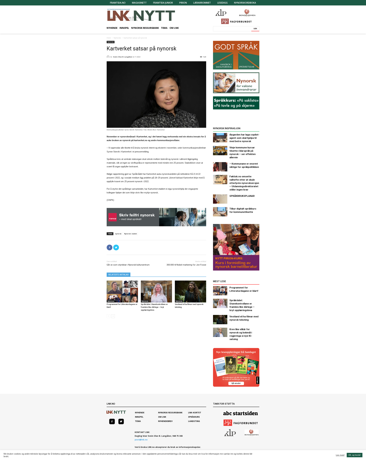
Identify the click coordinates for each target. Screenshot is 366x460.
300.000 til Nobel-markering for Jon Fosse (186, 265)
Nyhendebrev (165, 421)
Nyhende (117, 38)
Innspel (139, 416)
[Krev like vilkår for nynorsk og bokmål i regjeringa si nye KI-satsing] (220, 332)
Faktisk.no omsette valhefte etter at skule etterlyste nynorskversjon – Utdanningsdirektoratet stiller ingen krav (244, 183)
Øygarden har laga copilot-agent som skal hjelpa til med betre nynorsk (244, 138)
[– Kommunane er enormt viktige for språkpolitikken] (220, 166)
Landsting (194, 421)
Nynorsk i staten (130, 234)
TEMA (138, 421)
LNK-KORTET (194, 412)
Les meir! (340, 455)
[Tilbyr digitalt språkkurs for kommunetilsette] (220, 211)
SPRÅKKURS (194, 416)
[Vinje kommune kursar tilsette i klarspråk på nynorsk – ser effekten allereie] (220, 150)
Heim (109, 38)
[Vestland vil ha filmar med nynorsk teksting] (190, 291)
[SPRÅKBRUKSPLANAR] (220, 199)
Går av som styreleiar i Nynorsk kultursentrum (128, 265)
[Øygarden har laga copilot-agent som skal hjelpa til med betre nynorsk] (220, 137)
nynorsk (118, 234)
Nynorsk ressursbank (170, 412)
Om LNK (162, 416)
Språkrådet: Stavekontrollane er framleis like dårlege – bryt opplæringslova (154, 307)
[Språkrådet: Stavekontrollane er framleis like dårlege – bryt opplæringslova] (156, 291)
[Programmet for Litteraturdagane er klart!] (122, 291)
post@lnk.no (141, 439)
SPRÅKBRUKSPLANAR (242, 195)
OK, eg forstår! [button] (354, 455)
